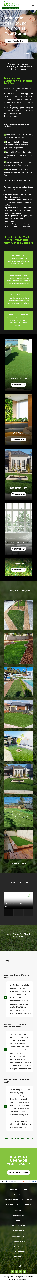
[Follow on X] (20, 1271)
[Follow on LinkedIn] (24, 1271)
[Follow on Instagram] (16, 1271)
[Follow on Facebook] (12, 1271)
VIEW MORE (18, 863)
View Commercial (16, 45)
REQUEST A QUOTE (18, 1172)
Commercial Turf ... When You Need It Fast (16, 30)
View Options (18, 384)
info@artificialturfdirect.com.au (18, 1199)
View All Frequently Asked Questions (18, 1138)
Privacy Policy (8, 1277)
